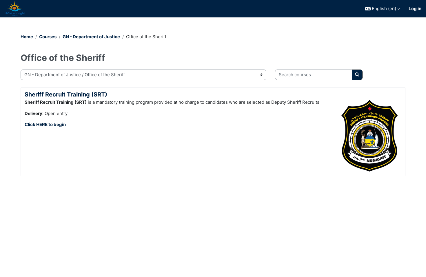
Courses (48, 36)
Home (27, 36)
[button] (382, 8)
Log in (415, 8)
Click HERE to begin (45, 124)
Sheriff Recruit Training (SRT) (66, 94)
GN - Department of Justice (91, 36)
